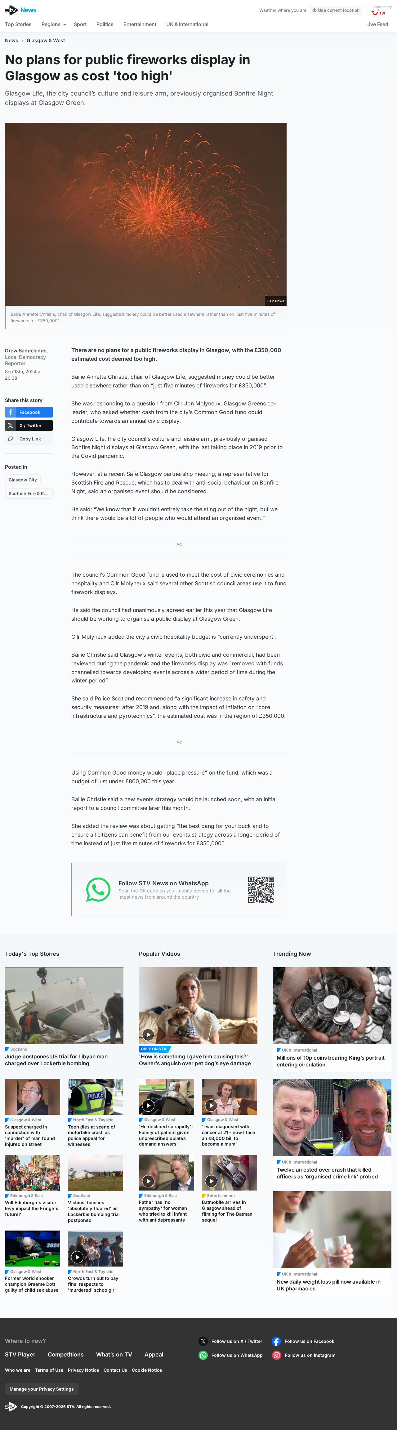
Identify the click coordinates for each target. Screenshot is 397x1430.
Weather (267, 10)
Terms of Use (49, 1370)
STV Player (20, 1354)
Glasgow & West (46, 40)
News (11, 40)
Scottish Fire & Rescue (31, 493)
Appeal (154, 1354)
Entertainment (139, 24)
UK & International (187, 24)
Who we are (17, 1370)
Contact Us (115, 1370)
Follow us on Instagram (310, 1355)
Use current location (338, 10)
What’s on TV (114, 1354)
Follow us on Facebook (309, 1341)
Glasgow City (23, 479)
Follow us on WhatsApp (237, 1355)
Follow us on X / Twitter (237, 1341)
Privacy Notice (83, 1370)
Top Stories (18, 24)
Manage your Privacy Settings (42, 1389)
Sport (80, 24)
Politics (105, 24)
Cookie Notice (147, 1370)
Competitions (66, 1354)
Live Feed (377, 24)
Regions (51, 24)
